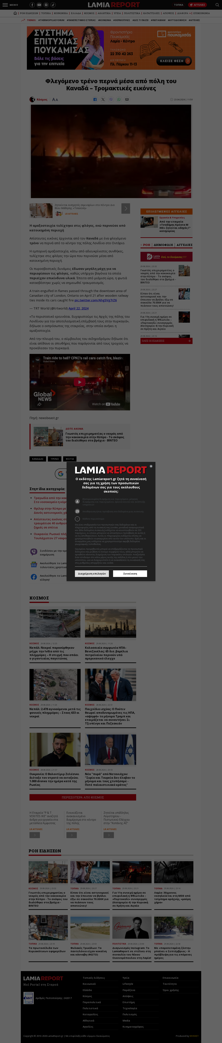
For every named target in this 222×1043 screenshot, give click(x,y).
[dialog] (111, 521)
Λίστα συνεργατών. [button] (111, 544)
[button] (111, 518)
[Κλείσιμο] (151, 466)
